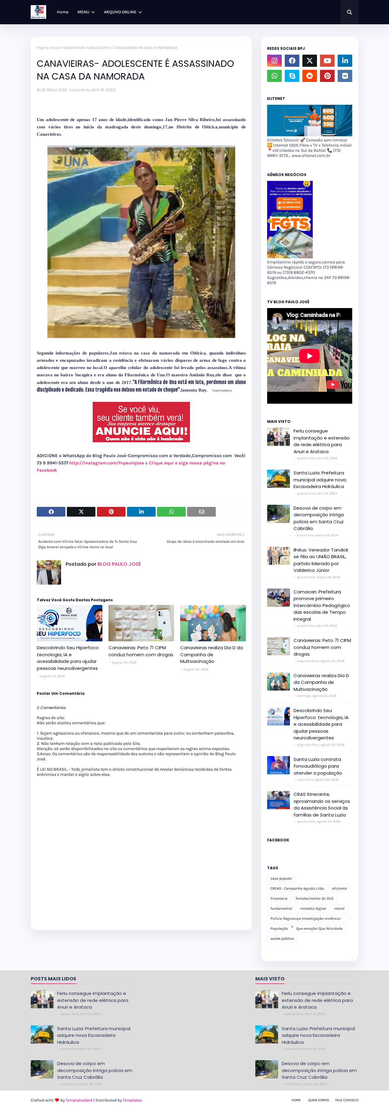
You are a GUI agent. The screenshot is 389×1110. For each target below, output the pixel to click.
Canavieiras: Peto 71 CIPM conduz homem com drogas (140, 651)
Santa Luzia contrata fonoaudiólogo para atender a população (318, 766)
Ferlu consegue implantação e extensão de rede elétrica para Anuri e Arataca (322, 441)
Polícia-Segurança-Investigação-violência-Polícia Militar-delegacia (305, 919)
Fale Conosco (346, 1100)
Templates (132, 1100)
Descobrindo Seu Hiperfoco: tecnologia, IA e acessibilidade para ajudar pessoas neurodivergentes (68, 657)
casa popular (281, 878)
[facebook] (292, 61)
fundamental (281, 908)
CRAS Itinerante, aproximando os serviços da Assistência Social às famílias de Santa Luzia (322, 804)
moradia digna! (313, 908)
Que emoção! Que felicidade (319, 928)
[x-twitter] (309, 61)
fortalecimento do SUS (314, 898)
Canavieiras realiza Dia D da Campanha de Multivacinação (211, 654)
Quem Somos (318, 1100)
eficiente (339, 888)
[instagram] (274, 61)
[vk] (345, 76)
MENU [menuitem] (83, 12)
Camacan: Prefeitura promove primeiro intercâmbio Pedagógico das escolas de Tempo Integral (322, 605)
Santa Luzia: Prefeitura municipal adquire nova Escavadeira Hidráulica (320, 480)
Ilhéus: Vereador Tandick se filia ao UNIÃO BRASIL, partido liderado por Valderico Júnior (321, 560)
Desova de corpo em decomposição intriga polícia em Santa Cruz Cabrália (319, 518)
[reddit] (309, 76)
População (279, 928)
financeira (278, 898)
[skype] (292, 76)
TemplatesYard (79, 1100)
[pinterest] (327, 76)
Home (296, 1100)
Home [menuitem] (62, 12)
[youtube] (327, 61)
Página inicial (48, 48)
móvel (339, 908)
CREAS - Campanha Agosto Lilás (297, 888)
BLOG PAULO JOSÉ (52, 89)
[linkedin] (345, 61)
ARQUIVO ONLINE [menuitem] (120, 12)
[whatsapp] (274, 76)
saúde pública (282, 938)
